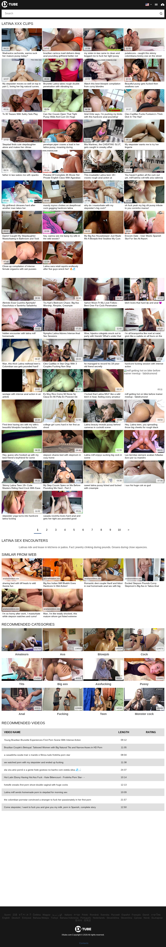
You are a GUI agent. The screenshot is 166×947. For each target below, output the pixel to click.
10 (119, 529)
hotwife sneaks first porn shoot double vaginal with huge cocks (36, 784)
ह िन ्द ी (25, 914)
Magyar (46, 914)
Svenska (105, 914)
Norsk (147, 917)
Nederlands (99, 917)
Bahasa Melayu (41, 917)
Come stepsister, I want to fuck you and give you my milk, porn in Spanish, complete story (50, 807)
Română (94, 914)
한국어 (78, 920)
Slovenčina (126, 917)
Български (157, 917)
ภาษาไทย (155, 914)
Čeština (37, 914)
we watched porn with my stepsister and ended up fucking (33, 762)
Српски (138, 917)
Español (126, 914)
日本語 (87, 920)
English (6, 917)
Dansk (146, 914)
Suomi (7, 914)
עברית (77, 914)
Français (136, 914)
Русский (115, 914)
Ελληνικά (26, 917)
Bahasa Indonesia (69, 917)
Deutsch (16, 917)
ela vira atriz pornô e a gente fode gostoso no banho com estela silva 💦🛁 (42, 770)
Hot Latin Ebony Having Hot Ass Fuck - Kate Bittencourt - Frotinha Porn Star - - (44, 777)
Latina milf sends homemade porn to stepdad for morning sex (35, 792)
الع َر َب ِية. (57, 914)
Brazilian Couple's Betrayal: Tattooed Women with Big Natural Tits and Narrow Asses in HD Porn (53, 747)
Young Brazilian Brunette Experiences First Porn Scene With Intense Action (42, 740)
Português (85, 917)
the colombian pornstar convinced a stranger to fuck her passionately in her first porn (47, 799)
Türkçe (54, 917)
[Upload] (162, 4)
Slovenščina (113, 917)
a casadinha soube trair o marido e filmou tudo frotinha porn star (37, 755)
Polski (85, 914)
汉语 (15, 914)
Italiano (68, 914)
